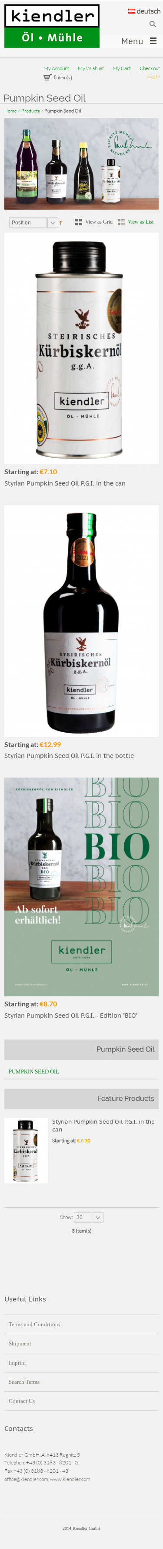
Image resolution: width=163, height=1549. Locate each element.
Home (10, 111)
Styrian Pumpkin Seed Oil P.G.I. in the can (65, 483)
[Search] (152, 23)
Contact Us (22, 1401)
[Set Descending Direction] (60, 222)
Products (30, 111)
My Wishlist (91, 68)
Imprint (17, 1362)
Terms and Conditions (34, 1324)
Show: (67, 1217)
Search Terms (24, 1382)
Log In (153, 76)
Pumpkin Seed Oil (34, 1071)
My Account (56, 68)
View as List (140, 222)
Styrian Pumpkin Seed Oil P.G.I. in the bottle (69, 756)
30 (80, 1217)
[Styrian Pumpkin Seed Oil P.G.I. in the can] (81, 348)
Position (21, 223)
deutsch (149, 11)
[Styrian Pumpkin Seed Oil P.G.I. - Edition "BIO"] (81, 887)
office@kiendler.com (26, 1479)
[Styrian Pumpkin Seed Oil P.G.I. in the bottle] (81, 621)
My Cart (122, 68)
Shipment (20, 1343)
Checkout (150, 68)
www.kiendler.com (70, 1479)
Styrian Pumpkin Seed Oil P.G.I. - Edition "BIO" (70, 1015)
